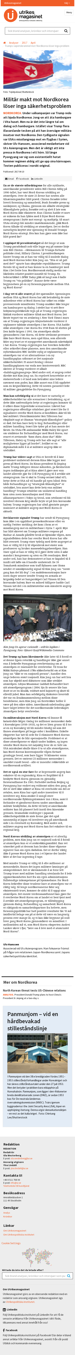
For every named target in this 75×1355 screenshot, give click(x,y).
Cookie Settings (11, 1243)
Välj (66, 3)
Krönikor (7, 1216)
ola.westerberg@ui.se (21, 1158)
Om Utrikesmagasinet (14, 1230)
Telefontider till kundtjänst (16, 1185)
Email (11, 178)
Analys (6, 1212)
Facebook (23, 178)
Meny (69, 12)
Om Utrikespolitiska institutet (18, 1234)
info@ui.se (16, 1182)
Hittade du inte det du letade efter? (23, 1270)
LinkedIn (38, 178)
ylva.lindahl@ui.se (19, 1168)
